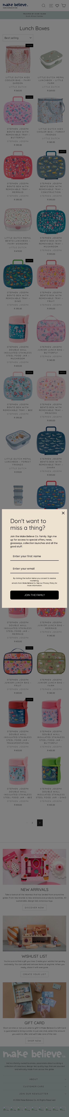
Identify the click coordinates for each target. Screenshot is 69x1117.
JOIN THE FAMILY (34, 595)
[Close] (63, 513)
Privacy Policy (49, 583)
